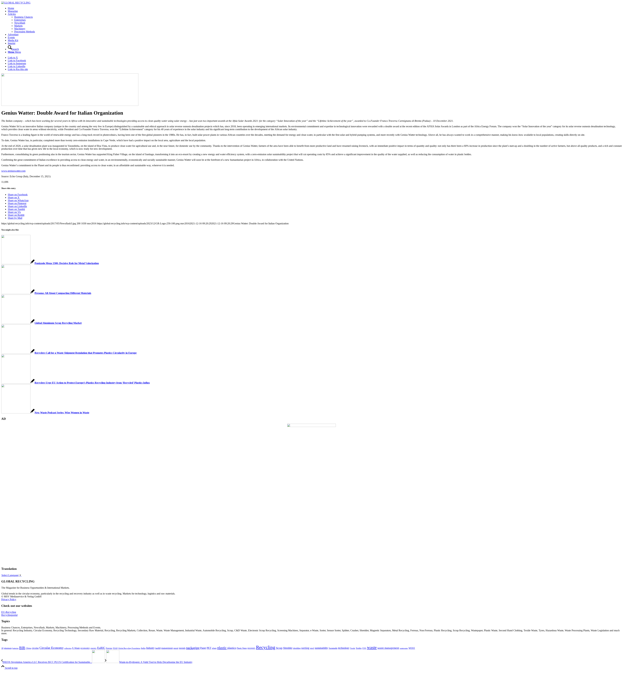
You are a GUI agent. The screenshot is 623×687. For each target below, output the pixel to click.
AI (2, 648)
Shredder (287, 648)
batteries (15, 648)
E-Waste (76, 648)
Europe (109, 648)
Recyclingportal (9, 615)
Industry (150, 648)
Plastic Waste (242, 648)
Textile (352, 648)
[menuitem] (315, 8)
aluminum (8, 648)
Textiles (359, 648)
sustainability (321, 648)
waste (372, 647)
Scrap (279, 648)
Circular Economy (51, 648)
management (167, 648)
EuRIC (101, 648)
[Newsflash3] (69, 105)
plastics (231, 648)
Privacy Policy (8, 599)
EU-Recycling (8, 612)
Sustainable (333, 648)
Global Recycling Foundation (129, 648)
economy (85, 648)
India (143, 648)
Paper (203, 648)
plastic (222, 648)
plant (214, 648)
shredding (297, 648)
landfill (158, 648)
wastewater (404, 648)
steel (312, 648)
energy (94, 648)
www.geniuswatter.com (13, 170)
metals (182, 648)
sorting (305, 648)
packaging (193, 648)
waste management (388, 648)
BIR (22, 648)
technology (343, 648)
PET (209, 648)
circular (35, 648)
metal (175, 648)
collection (68, 648)
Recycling (265, 647)
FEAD (115, 648)
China (28, 648)
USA (364, 648)
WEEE (412, 648)
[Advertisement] (14, 514)
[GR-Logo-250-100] (16, 2)
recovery (251, 648)
